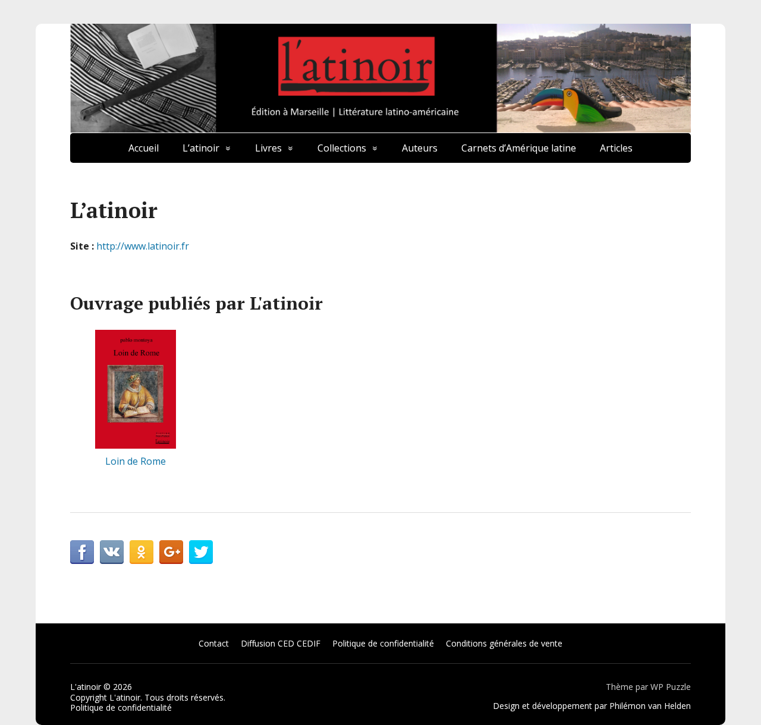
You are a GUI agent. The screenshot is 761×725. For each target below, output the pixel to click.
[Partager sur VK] (112, 552)
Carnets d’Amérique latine (518, 148)
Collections (341, 148)
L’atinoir (201, 148)
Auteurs (420, 148)
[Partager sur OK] (141, 552)
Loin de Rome (135, 461)
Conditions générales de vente (504, 643)
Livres (268, 148)
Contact (214, 643)
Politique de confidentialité (383, 643)
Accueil (143, 148)
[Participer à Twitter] (201, 552)
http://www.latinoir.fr (142, 246)
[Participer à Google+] (171, 552)
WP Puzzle (670, 686)
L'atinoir (85, 686)
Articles (616, 148)
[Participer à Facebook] (82, 552)
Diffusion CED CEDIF (280, 643)
